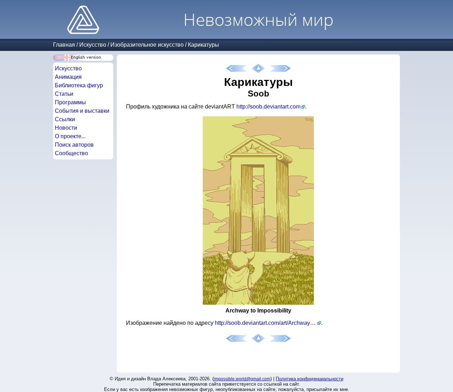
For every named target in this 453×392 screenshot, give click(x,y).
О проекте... (70, 136)
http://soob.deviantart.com (268, 107)
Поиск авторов (74, 145)
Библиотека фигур (79, 85)
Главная (64, 45)
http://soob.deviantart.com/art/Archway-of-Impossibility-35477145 (268, 323)
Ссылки (65, 119)
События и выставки (82, 111)
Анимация (68, 77)
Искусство (92, 45)
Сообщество (71, 153)
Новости (66, 128)
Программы (70, 102)
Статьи (64, 94)
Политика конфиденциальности (309, 378)
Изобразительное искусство (147, 45)
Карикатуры (203, 45)
